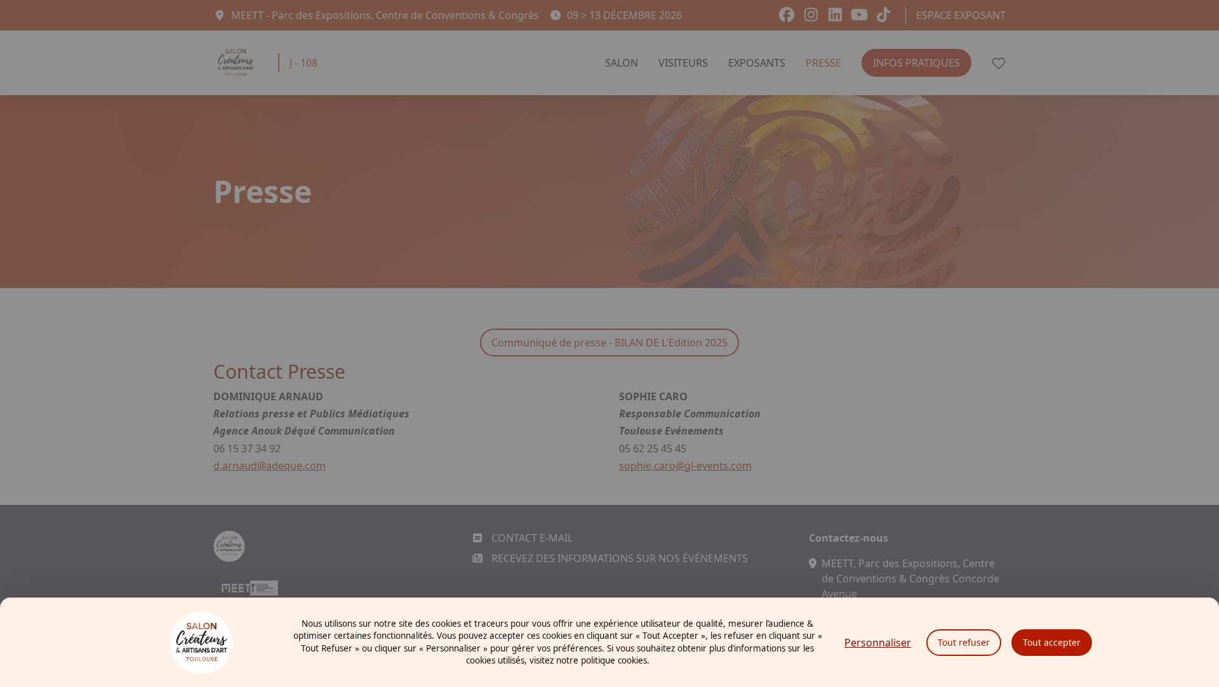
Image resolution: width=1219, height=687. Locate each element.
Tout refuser (964, 642)
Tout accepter (1052, 642)
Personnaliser (877, 643)
